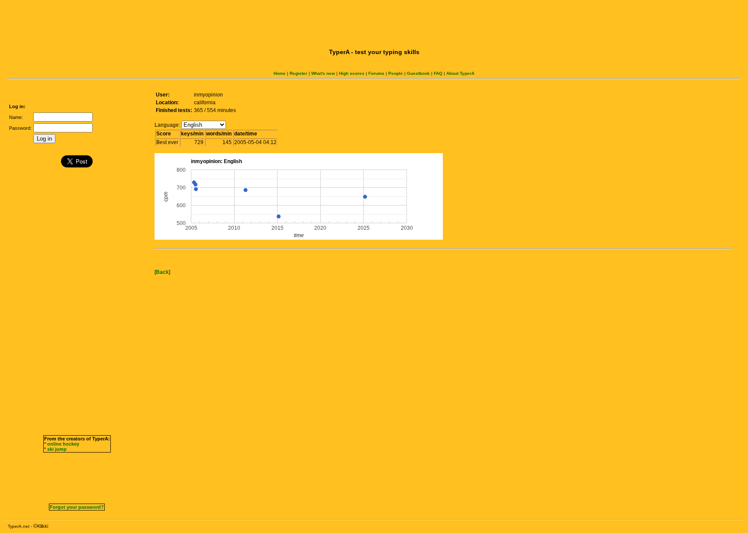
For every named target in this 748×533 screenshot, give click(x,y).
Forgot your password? (77, 507)
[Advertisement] (374, 22)
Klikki (42, 526)
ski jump (57, 449)
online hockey (63, 443)
